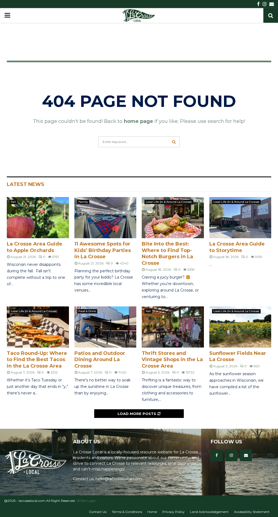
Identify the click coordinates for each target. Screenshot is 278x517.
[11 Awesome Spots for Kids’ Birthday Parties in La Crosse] (105, 217)
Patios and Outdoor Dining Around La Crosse (99, 359)
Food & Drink (87, 311)
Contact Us (97, 512)
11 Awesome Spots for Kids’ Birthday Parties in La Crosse (102, 250)
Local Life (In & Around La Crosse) (169, 202)
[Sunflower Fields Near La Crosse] (240, 327)
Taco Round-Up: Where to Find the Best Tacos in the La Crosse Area (37, 359)
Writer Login (86, 501)
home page (138, 121)
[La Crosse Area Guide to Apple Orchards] (38, 217)
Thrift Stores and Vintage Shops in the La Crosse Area (172, 359)
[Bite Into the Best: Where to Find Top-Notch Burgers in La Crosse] (173, 217)
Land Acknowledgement (209, 512)
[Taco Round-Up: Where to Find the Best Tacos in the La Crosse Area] (38, 327)
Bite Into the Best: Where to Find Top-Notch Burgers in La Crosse (167, 253)
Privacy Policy (173, 512)
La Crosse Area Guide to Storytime (237, 247)
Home (152, 512)
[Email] (246, 455)
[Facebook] (217, 455)
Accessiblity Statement (252, 512)
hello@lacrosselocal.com (119, 478)
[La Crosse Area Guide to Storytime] (240, 217)
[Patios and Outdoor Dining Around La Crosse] (105, 327)
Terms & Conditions (127, 512)
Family (83, 202)
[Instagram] (231, 455)
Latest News (25, 184)
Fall (13, 202)
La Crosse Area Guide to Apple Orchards (34, 247)
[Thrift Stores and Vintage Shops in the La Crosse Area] (173, 327)
